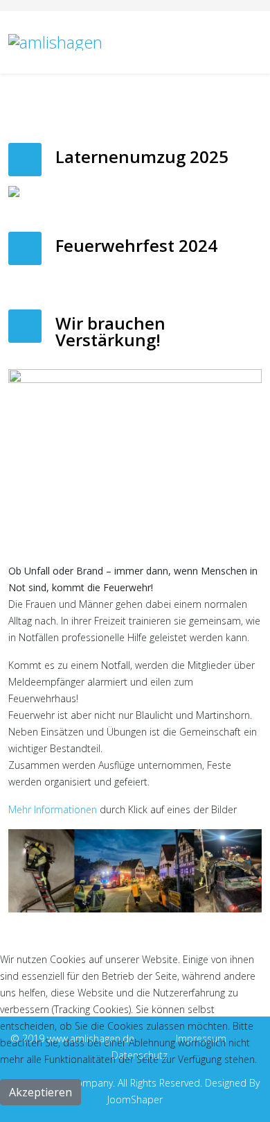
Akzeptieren (40, 1092)
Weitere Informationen (135, 1113)
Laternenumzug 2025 (141, 156)
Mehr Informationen (52, 809)
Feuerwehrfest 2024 (136, 245)
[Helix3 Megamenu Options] (256, 41)
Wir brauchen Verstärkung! (110, 331)
